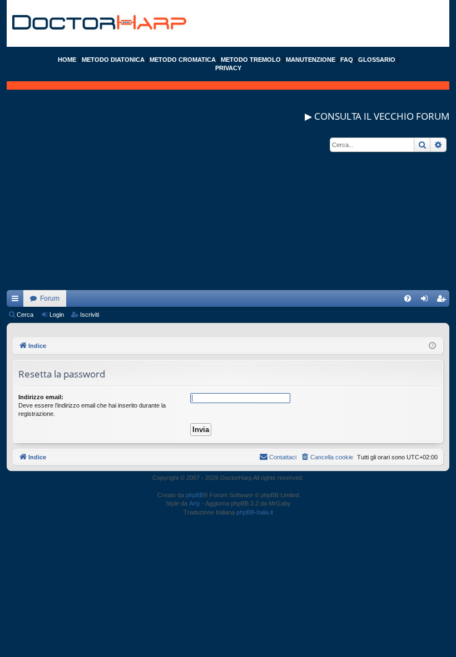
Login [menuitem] (426, 301)
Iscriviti (89, 314)
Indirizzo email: (40, 397)
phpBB (195, 495)
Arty (194, 503)
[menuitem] (407, 298)
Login (56, 314)
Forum (50, 298)
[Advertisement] (228, 212)
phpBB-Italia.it (254, 512)
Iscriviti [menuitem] (443, 301)
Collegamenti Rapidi (17, 301)
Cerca (25, 314)
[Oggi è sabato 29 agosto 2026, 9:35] (432, 346)
